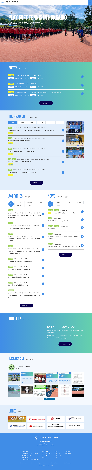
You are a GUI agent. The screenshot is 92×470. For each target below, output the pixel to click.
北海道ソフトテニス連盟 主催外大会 (30, 459)
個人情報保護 (68, 453)
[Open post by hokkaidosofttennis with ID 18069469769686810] (52, 391)
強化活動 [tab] (19, 202)
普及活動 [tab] (19, 205)
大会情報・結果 (24, 451)
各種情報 (57, 451)
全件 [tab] (13, 122)
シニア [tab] (60, 122)
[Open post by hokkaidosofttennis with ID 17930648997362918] (14, 391)
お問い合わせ (68, 451)
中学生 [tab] (31, 122)
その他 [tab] (58, 205)
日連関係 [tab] (79, 202)
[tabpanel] (36, 155)
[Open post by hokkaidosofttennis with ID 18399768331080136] (27, 391)
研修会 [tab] (29, 205)
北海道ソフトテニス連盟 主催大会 (30, 453)
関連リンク (59, 457)
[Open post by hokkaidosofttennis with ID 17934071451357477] (52, 378)
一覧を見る (44, 103)
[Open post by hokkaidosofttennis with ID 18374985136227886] (27, 378)
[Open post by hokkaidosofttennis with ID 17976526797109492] (65, 378)
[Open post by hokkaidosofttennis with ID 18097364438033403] (40, 378)
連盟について (45, 455)
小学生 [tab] (22, 122)
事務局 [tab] (58, 202)
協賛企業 (58, 455)
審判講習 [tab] (39, 202)
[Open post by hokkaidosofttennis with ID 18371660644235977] (40, 391)
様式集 (58, 453)
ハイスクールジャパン (27, 455)
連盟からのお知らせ (47, 453)
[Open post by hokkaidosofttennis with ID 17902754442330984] (14, 378)
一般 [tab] (50, 122)
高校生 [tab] (41, 122)
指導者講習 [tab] (29, 202)
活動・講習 (45, 451)
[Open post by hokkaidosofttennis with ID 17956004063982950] (78, 391)
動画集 (44, 457)
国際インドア (25, 457)
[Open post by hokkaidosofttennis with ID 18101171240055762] (65, 391)
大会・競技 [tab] (68, 202)
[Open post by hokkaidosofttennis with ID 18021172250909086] (78, 378)
